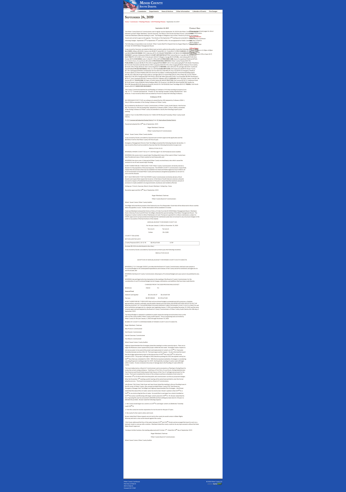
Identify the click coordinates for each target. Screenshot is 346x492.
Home (132, 11)
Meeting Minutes (144, 22)
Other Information (183, 11)
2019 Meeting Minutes (158, 22)
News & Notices (167, 11)
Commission (142, 11)
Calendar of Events (199, 11)
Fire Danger (213, 11)
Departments (154, 11)
